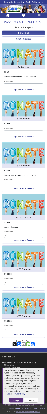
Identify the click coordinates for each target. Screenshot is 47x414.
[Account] (23, 15)
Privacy (11, 408)
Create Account (27, 89)
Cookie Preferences (23, 408)
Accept (16, 400)
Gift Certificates (23, 39)
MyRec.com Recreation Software (28, 412)
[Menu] (39, 15)
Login (15, 89)
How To (42, 408)
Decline (31, 400)
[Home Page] (8, 15)
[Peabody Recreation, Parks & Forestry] (23, 8)
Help (35, 408)
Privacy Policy (19, 394)
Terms (4, 408)
